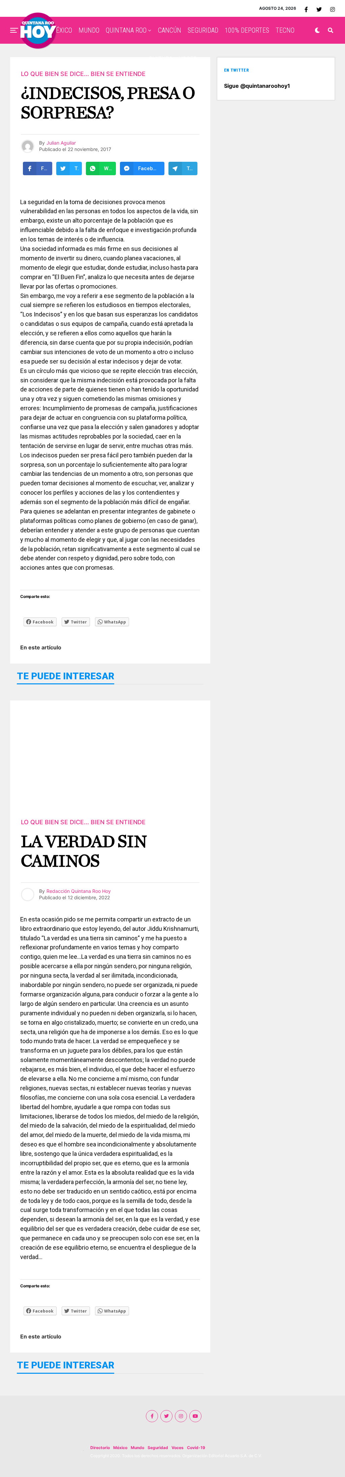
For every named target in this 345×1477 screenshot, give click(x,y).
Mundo (137, 1447)
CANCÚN (169, 30)
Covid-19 (196, 1447)
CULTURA (160, 59)
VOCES (188, 59)
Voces (177, 1447)
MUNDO (89, 30)
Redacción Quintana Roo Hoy (78, 891)
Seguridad (158, 1447)
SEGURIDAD (203, 30)
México (120, 1447)
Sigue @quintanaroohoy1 (257, 85)
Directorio (100, 1447)
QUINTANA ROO (126, 30)
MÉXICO (61, 30)
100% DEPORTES (247, 30)
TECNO (285, 30)
